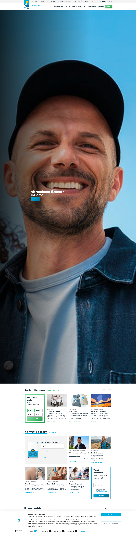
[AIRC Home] (26, 5)
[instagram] (105, 1)
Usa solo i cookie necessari (111, 523)
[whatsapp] (111, 1)
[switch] (49, 531)
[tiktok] (109, 1)
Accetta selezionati (111, 519)
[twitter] (101, 1)
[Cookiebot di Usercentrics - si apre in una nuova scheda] (19, 531)
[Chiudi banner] (124, 513)
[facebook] (99, 1)
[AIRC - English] (92, 1)
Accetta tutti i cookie (111, 514)
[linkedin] (107, 1)
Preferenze (82, 531)
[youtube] (103, 1)
